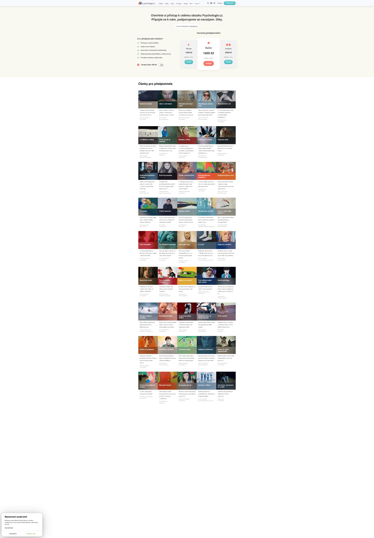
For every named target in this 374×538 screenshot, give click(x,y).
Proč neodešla (145, 244)
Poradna (178, 3)
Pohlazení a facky (205, 140)
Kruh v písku (222, 316)
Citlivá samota (165, 211)
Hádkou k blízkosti (205, 349)
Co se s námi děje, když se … (225, 212)
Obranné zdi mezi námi (186, 105)
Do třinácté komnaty (167, 244)
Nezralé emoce (165, 385)
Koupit (189, 62)
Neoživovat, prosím (205, 211)
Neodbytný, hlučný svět (205, 105)
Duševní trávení (146, 104)
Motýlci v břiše (184, 140)
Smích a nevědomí (147, 349)
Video (172, 3)
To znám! (143, 211)
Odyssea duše (223, 140)
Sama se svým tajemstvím (223, 350)
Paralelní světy (184, 349)
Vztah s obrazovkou (186, 175)
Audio (166, 3)
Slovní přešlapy (223, 280)
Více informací (9, 528)
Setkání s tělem (204, 385)
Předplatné (229, 3)
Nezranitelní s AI (224, 104)
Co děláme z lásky (147, 140)
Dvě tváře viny (184, 244)
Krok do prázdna (165, 175)
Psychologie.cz (146, 3)
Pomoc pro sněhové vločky (147, 386)
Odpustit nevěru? (224, 244)
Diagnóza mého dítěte (185, 317)
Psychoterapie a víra (226, 175)
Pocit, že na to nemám (164, 141)
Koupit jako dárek (149, 64)
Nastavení (13, 534)
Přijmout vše (30, 534)
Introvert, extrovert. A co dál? (226, 386)
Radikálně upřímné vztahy (147, 176)
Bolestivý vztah (146, 280)
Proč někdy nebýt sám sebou (205, 281)
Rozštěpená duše (165, 316)
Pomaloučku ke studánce (204, 176)
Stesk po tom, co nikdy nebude (204, 317)
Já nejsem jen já (185, 385)
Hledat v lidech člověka (145, 317)
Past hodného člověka (164, 281)
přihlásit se (194, 26)
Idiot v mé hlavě (165, 104)
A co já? (201, 244)
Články (161, 3)
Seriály (185, 3)
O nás (196, 3)
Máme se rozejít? (185, 280)
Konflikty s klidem (166, 349)
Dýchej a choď (184, 211)
